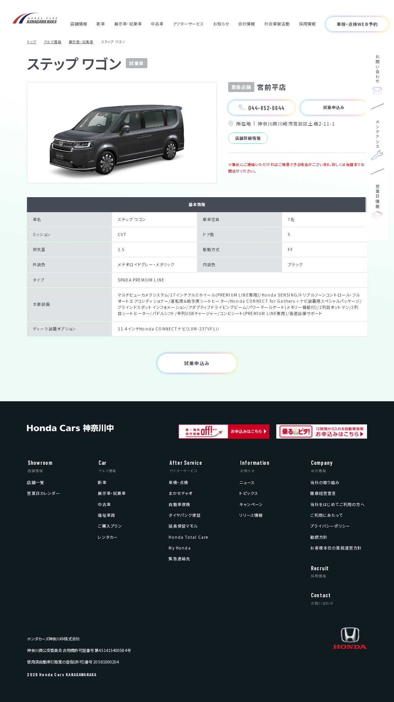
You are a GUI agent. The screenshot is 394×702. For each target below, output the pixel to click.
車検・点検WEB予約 (357, 24)
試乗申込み (333, 107)
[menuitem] (35, 482)
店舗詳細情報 (247, 138)
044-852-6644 (266, 107)
